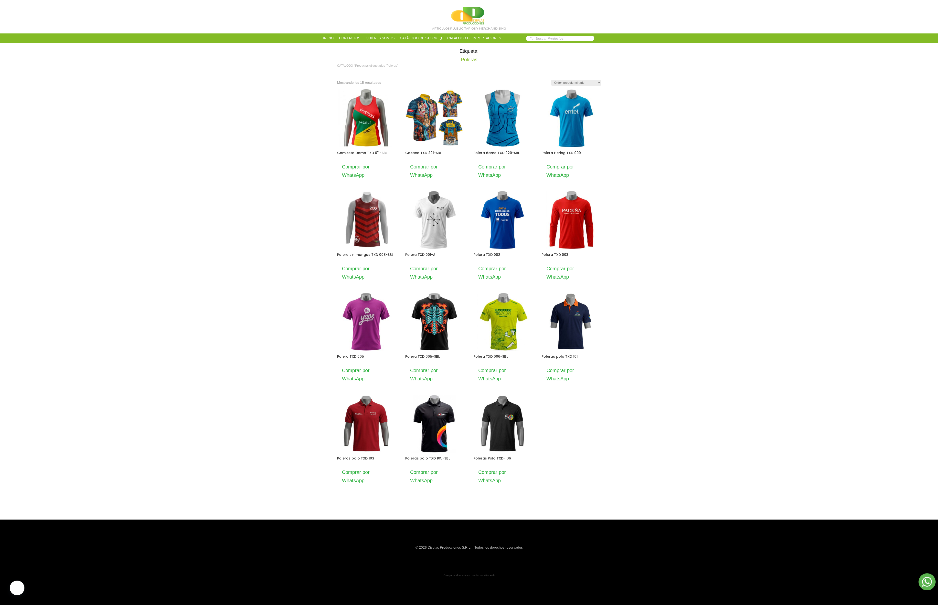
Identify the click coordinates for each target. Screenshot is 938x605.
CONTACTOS (349, 38)
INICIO (328, 38)
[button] (17, 588)
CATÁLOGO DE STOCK (418, 38)
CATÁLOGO (345, 65)
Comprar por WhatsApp (356, 171)
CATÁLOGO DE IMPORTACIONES (474, 38)
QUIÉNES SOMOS (380, 38)
